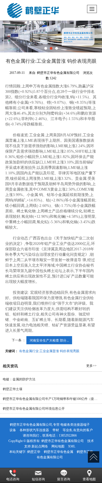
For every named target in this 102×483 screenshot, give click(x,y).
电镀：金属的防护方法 (19, 379)
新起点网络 (40, 446)
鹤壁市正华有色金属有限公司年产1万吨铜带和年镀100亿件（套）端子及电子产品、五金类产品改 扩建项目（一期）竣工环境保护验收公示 (52, 399)
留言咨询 (63, 479)
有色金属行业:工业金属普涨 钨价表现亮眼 (49, 350)
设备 (13, 430)
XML (71, 446)
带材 (55, 430)
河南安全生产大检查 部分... (49, 340)
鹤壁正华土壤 (12, 389)
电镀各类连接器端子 (75, 425)
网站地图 (57, 446)
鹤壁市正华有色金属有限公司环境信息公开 (34, 409)
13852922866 (68, 435)
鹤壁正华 (33, 452)
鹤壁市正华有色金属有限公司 (62, 441)
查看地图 (89, 479)
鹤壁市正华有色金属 (58, 452)
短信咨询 (38, 479)
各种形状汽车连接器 (34, 430)
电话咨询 (12, 479)
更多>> (91, 366)
